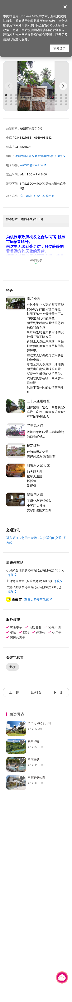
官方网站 (26, 196)
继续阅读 (36, 260)
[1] (36, 86)
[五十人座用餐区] (15, 406)
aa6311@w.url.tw (31, 165)
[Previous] (9, 86)
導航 (11, 575)
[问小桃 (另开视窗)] (62, 977)
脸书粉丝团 (44, 196)
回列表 (36, 692)
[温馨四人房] (15, 499)
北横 (12, 667)
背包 (22, 724)
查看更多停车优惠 (36, 599)
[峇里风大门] (15, 430)
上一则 (14, 692)
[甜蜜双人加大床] (15, 470)
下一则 (58, 692)
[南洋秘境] (15, 303)
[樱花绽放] (15, 450)
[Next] (63, 86)
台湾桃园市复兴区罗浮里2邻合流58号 (38, 156)
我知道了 (59, 48)
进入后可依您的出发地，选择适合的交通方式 (33, 540)
